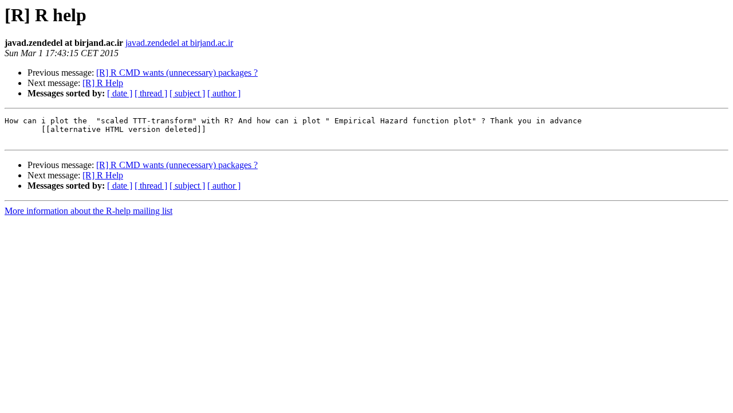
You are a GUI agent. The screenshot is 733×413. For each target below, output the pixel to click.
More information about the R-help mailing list (88, 211)
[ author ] (224, 93)
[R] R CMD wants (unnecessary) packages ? (177, 72)
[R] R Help (102, 83)
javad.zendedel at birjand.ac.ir (179, 43)
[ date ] (119, 93)
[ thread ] (151, 93)
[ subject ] (187, 93)
